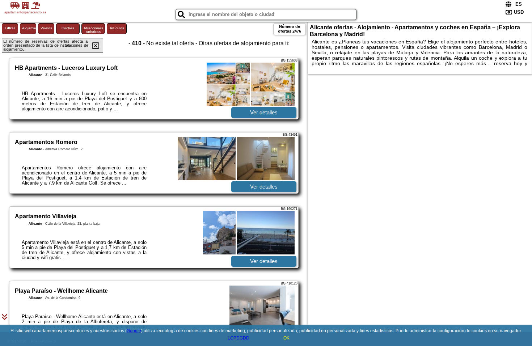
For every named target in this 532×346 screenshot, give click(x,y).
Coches (68, 28)
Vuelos (46, 28)
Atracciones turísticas (93, 30)
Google (134, 330)
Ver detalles (264, 112)
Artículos (117, 28)
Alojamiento (29, 28)
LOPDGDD (238, 338)
